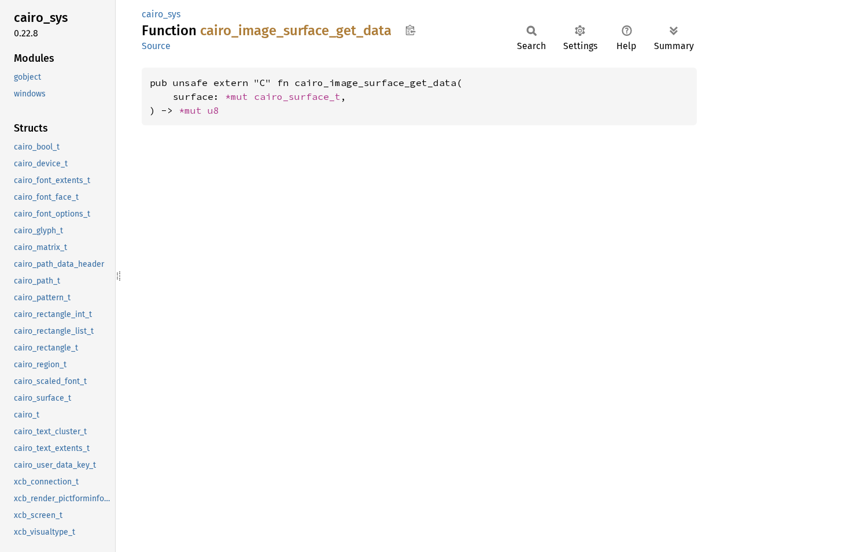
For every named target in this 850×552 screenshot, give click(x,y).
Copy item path (410, 30)
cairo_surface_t (297, 96)
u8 (213, 110)
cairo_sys (161, 14)
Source (156, 45)
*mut (239, 96)
